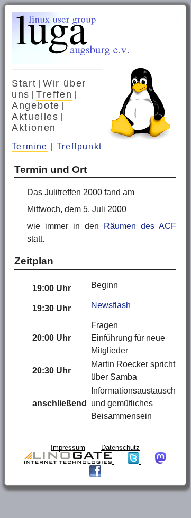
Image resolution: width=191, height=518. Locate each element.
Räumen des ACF (140, 226)
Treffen (54, 94)
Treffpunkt (79, 146)
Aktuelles (35, 116)
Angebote (36, 105)
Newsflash (111, 305)
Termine (30, 146)
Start (24, 83)
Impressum (68, 448)
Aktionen (34, 127)
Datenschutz (120, 448)
